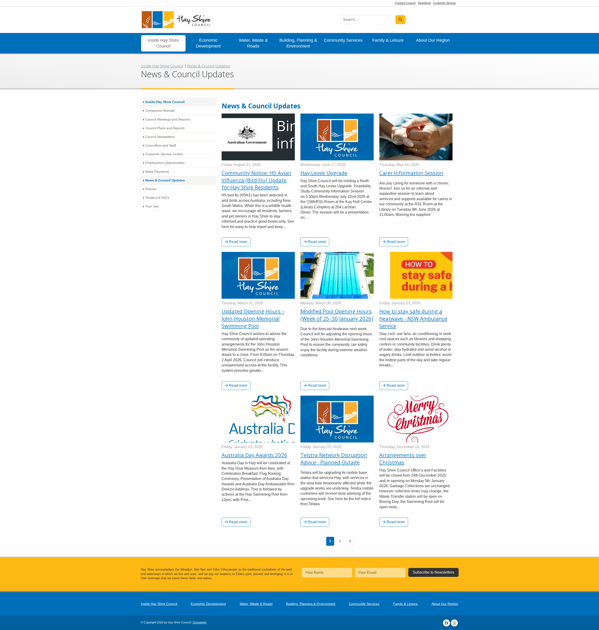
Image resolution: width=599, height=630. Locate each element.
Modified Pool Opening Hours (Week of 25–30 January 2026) (336, 315)
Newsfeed (424, 3)
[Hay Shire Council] (176, 19)
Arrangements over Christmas (402, 458)
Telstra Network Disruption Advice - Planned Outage (333, 458)
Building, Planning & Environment (298, 43)
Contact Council (405, 3)
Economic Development (208, 43)
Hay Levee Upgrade (323, 172)
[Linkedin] (454, 622)
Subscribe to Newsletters (433, 572)
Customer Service (444, 3)
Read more (237, 242)
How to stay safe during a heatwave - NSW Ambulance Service (413, 318)
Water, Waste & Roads (253, 43)
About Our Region (433, 40)
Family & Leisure (388, 40)
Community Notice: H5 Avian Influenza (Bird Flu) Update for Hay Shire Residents (256, 180)
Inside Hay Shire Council (163, 43)
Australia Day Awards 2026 (254, 454)
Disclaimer (200, 622)
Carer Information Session (411, 172)
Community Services (343, 40)
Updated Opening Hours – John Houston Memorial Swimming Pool (253, 318)
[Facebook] (446, 622)
